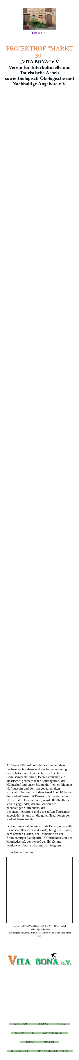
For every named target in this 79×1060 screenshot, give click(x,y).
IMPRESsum (20, 1024)
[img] (39, 19)
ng (53, 1051)
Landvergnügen (53, 1033)
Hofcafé (30, 1042)
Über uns (39, 33)
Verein (61, 1024)
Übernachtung (24, 1033)
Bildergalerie (19, 1051)
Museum (49, 1042)
